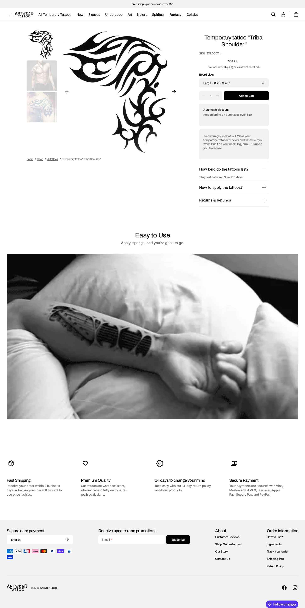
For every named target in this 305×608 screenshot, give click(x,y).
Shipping (228, 67)
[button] (273, 14)
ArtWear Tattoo (49, 587)
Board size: (206, 74)
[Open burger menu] (8, 14)
